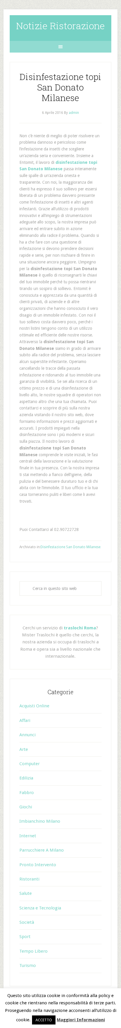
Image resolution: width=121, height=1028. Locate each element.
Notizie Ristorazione (60, 25)
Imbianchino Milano (39, 821)
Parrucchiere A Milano (41, 850)
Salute (25, 893)
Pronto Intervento (37, 864)
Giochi (25, 807)
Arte (23, 749)
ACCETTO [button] (44, 1020)
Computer (29, 763)
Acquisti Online (34, 706)
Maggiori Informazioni (81, 1019)
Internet (27, 835)
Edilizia (26, 778)
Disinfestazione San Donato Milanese (70, 547)
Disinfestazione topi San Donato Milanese (60, 87)
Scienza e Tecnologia (40, 908)
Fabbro (26, 792)
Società (26, 922)
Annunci (27, 734)
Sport (25, 936)
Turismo (27, 965)
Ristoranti (29, 879)
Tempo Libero (33, 951)
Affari (24, 720)
